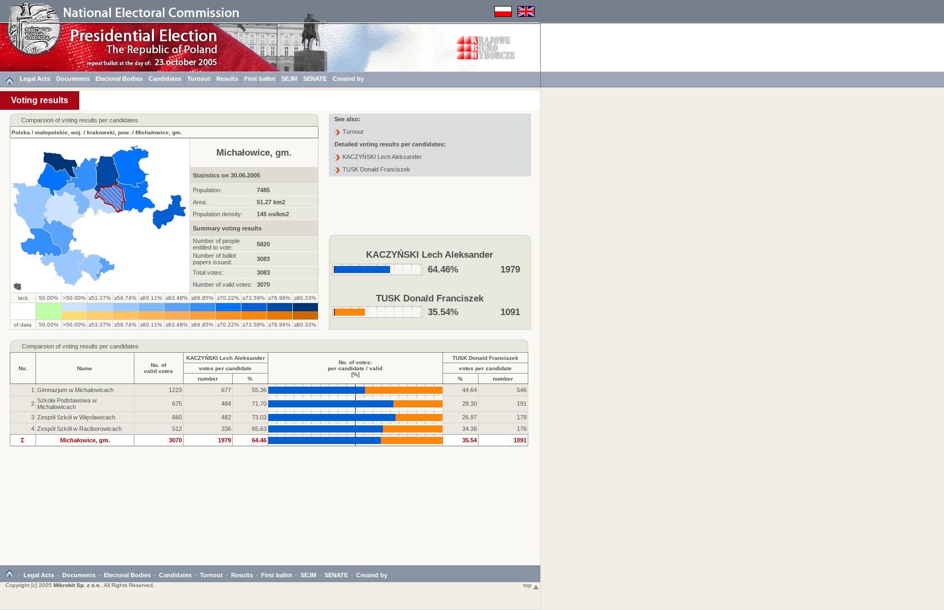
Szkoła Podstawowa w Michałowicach (67, 403)
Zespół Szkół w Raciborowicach (79, 428)
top (528, 585)
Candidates (165, 78)
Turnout (198, 78)
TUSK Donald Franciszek (376, 169)
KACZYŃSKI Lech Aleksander (382, 156)
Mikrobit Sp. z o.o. (77, 585)
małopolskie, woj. (58, 132)
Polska (20, 132)
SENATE (315, 78)
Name (84, 368)
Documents (73, 78)
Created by (348, 78)
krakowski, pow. (109, 132)
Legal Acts (35, 78)
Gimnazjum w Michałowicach (75, 390)
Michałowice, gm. (158, 132)
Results (227, 78)
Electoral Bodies (119, 78)
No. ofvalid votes (158, 368)
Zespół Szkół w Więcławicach (76, 417)
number (208, 379)
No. (23, 368)
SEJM (289, 78)
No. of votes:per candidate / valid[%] (355, 368)
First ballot (259, 78)
